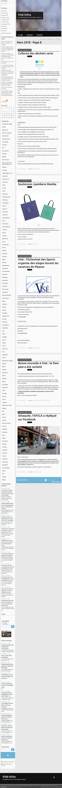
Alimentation (5, 136)
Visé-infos (24, 14)
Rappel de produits (6, 405)
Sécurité (4, 420)
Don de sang (5, 244)
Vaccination (5, 462)
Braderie (4, 167)
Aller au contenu (5, 1)
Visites (4, 470)
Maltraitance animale (7, 360)
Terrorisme (5, 441)
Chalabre (3, 68)
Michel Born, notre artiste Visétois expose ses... (7, 676)
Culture (4, 232)
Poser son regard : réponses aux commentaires (7, 54)
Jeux (3, 331)
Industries (4, 322)
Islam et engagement (7, 74)
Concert (4, 206)
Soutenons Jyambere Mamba (37, 184)
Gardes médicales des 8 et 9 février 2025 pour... (6, 716)
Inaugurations (5, 316)
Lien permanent (22, 168)
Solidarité (4, 429)
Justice (4, 339)
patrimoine (5, 387)
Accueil (20, 35)
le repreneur (55, 389)
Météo (4, 366)
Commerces (5, 200)
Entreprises (5, 268)
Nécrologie (5, 384)
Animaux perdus (6, 139)
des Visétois (37, 387)
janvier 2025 (4, 15)
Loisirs (4, 357)
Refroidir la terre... (6, 61)
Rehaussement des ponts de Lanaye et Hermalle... (7, 493)
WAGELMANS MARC (7, 503)
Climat (3, 191)
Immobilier (4, 313)
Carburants (5, 176)
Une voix (3, 87)
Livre (3, 351)
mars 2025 (4, 11)
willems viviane (5, 517)
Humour (4, 310)
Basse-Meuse (5, 159)
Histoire (4, 307)
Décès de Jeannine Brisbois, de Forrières (7, 77)
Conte (3, 220)
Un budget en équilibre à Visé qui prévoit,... (7, 704)
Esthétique (5, 277)
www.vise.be (22, 316)
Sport (3, 435)
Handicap (4, 304)
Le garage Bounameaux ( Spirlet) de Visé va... (7, 506)
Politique (4, 393)
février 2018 (43, 39)
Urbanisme (4, 459)
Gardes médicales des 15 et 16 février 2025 (7, 685)
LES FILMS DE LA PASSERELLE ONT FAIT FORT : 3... (6, 694)
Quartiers (4, 402)
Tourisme (4, 447)
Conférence (5, 211)
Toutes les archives (6, 33)
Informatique (5, 325)
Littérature (5, 348)
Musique (4, 378)
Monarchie (5, 372)
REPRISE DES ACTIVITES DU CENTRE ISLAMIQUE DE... (7, 72)
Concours (4, 208)
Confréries (5, 214)
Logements (5, 354)
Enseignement (5, 265)
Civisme (4, 188)
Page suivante (56, 481)
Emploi (4, 259)
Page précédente (23, 480)
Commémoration (6, 197)
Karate (4, 342)
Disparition (5, 238)
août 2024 (4, 26)
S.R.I (3, 411)
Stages (4, 438)
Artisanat (4, 144)
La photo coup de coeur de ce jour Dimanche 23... (7, 47)
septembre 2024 (5, 24)
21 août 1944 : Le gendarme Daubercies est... (7, 91)
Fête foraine (5, 289)
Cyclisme (4, 235)
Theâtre (4, 444)
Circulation (5, 182)
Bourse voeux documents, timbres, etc (7, 163)
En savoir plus (3, 786)
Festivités (4, 286)
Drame (4, 247)
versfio (3, 528)
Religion (4, 408)
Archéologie (5, 142)
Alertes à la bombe (6, 133)
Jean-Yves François (7, 490)
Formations (5, 292)
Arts (3, 147)
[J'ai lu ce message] (60, 785)
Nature (4, 381)
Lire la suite (4, 3)
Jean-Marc (4, 565)
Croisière (4, 229)
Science (4, 417)
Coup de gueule (6, 226)
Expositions (5, 280)
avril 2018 (57, 39)
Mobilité (4, 369)
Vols (3, 473)
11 (54, 480)
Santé (3, 414)
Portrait (4, 396)
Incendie (4, 319)
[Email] (8, 755)
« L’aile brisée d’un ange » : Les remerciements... (7, 65)
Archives (30, 35)
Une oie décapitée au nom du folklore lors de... (7, 567)
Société (4, 426)
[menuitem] (20, 34)
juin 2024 (3, 30)
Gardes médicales (6, 295)
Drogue (4, 250)
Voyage (4, 476)
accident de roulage (7, 124)
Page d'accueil (50, 39)
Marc (2, 589)
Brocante (4, 170)
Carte (3, 614)
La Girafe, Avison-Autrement (6, 84)
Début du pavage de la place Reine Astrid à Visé (7, 555)
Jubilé (3, 333)
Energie (4, 262)
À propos (39, 35)
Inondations (5, 328)
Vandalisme (5, 464)
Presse (4, 399)
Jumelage (4, 337)
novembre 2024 (5, 19)
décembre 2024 (5, 17)
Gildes (3, 301)
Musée (4, 375)
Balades (4, 156)
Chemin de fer (5, 179)
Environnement (6, 271)
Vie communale (6, 468)
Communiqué (5, 203)
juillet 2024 (4, 28)
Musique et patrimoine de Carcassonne (7, 94)
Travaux (4, 456)
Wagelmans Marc (6, 600)
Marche (4, 363)
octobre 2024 (4, 22)
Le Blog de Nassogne (7, 79)
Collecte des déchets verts (35, 53)
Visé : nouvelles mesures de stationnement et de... (7, 603)
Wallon (4, 479)
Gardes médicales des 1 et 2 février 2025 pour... (6, 737)
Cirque (3, 185)
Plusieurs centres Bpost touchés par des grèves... (7, 727)
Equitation (4, 274)
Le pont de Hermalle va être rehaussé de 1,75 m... (7, 530)
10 (51, 480)
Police (3, 390)
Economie (4, 253)
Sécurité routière (6, 423)
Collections (5, 194)
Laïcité (4, 345)
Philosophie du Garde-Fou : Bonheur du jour (7, 58)
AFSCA (4, 127)
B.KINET (3, 540)
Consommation (6, 217)
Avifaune (4, 153)
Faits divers (5, 283)
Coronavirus (5, 223)
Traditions (4, 450)
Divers (4, 241)
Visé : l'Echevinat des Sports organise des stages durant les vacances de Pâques (38, 263)
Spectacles (4, 432)
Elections (4, 256)
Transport (4, 453)
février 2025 (4, 13)
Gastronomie (5, 298)
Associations (5, 150)
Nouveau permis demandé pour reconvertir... (7, 646)
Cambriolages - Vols (7, 173)
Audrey (3, 553)
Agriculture (5, 130)
